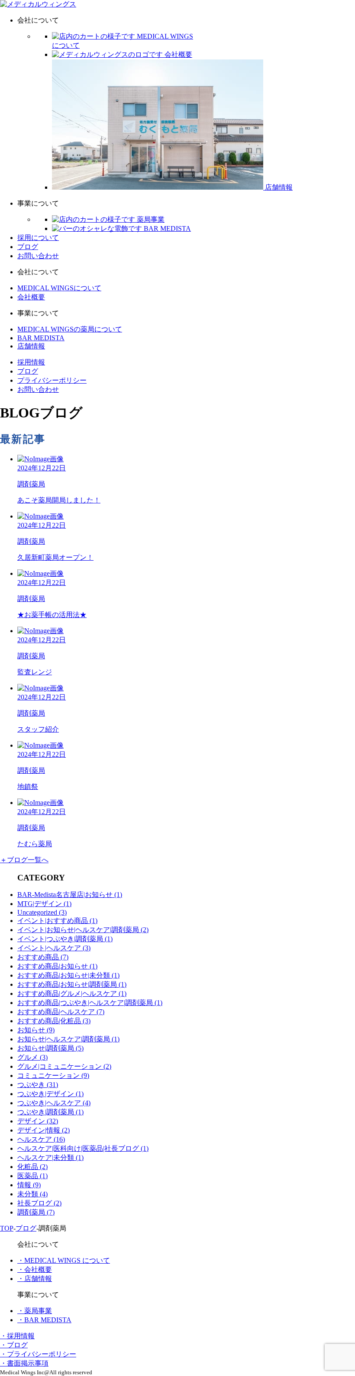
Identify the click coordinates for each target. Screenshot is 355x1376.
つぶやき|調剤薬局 (50, 1112)
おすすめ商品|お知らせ (57, 966)
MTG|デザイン (44, 903)
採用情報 (31, 362)
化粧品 (32, 1166)
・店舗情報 (34, 1278)
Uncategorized (42, 912)
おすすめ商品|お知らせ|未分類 (68, 975)
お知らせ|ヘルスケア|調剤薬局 (68, 1039)
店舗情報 (31, 346)
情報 (29, 1185)
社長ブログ (39, 1203)
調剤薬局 (36, 1212)
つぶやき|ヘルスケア (53, 1103)
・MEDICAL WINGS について (63, 1260)
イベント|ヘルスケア (53, 948)
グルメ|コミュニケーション (64, 1066)
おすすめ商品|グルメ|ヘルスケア (71, 993)
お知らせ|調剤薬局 (50, 1048)
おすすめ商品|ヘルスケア (60, 1011)
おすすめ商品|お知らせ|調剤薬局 (71, 984)
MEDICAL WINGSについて (59, 288)
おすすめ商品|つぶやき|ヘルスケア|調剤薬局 (89, 1002)
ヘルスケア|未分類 (50, 1157)
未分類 (32, 1194)
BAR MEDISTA (41, 338)
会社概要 (31, 297)
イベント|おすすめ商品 (57, 920)
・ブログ (14, 1345)
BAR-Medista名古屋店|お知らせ (69, 894)
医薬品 (32, 1175)
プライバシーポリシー (52, 380)
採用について (38, 237)
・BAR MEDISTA (44, 1319)
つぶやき (37, 1084)
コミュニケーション (53, 1075)
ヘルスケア (41, 1139)
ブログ (27, 246)
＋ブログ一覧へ (24, 860)
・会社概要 (34, 1269)
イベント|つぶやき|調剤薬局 (65, 939)
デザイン (37, 1121)
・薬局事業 (34, 1310)
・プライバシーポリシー (38, 1354)
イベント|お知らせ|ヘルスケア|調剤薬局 (82, 929)
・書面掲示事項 (24, 1363)
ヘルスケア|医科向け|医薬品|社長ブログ (82, 1148)
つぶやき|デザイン (50, 1093)
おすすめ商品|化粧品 (53, 1021)
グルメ (32, 1057)
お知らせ (36, 1030)
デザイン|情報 (43, 1130)
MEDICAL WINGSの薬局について (69, 329)
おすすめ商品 (42, 957)
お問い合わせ (38, 255)
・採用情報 (17, 1336)
